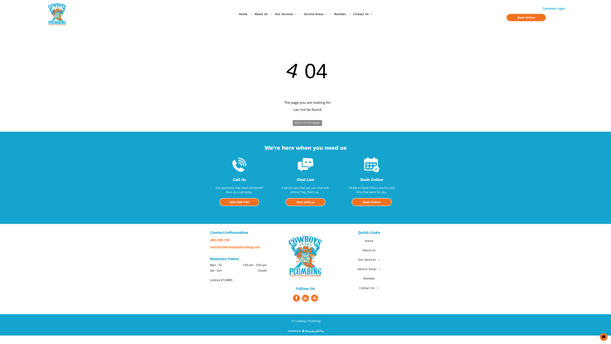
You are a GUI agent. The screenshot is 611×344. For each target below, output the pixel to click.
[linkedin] (305, 298)
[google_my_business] (314, 298)
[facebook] (296, 298)
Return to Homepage (307, 122)
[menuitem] (243, 14)
